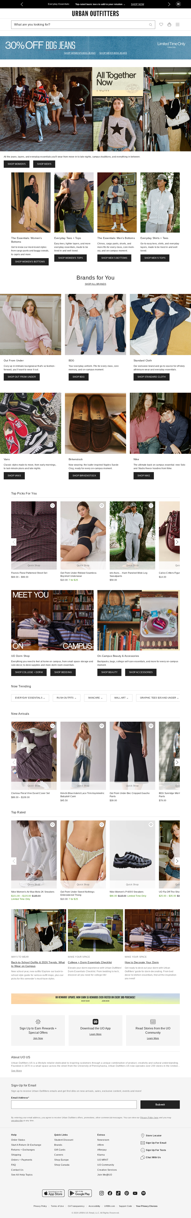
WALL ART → (121, 698)
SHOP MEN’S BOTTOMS (114, 258)
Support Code (125, 1206)
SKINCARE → (95, 698)
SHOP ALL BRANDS (95, 284)
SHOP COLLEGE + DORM (29, 672)
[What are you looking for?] (150, 25)
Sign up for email (156, 1143)
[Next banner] (169, 4)
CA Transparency (76, 1206)
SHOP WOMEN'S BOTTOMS (30, 261)
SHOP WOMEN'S (17, 164)
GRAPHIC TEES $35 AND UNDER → (159, 698)
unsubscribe (17, 1120)
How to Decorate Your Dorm (142, 962)
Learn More (96, 1034)
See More (16, 1070)
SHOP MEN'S (44, 164)
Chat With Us (153, 1157)
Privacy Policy (40, 1206)
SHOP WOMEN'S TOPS (70, 258)
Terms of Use (57, 1206)
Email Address (19, 1097)
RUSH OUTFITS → (66, 698)
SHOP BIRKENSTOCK (84, 475)
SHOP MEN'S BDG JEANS (113, 53)
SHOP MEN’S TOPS (154, 258)
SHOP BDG (79, 377)
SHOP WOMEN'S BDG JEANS (80, 53)
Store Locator (154, 1135)
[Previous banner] (22, 4)
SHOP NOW (137, 4)
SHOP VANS (14, 475)
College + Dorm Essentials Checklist (90, 962)
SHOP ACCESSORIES (141, 672)
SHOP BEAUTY (109, 672)
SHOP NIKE (143, 475)
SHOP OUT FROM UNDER (22, 377)
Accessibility (94, 1206)
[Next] (176, 542)
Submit (160, 1104)
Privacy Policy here (149, 1117)
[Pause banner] (178, 4)
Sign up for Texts (156, 1150)
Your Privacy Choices (146, 1206)
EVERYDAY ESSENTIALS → (30, 698)
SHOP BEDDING (63, 672)
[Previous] (14, 542)
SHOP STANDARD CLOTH (151, 377)
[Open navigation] (177, 25)
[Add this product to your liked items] (52, 505)
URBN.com (109, 1206)
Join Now (38, 1038)
